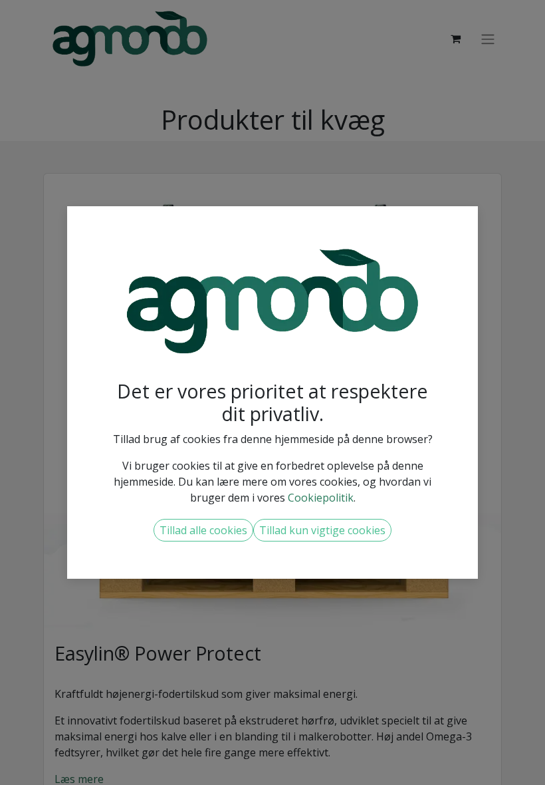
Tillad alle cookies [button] (203, 530)
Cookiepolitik (321, 497)
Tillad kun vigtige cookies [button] (322, 530)
